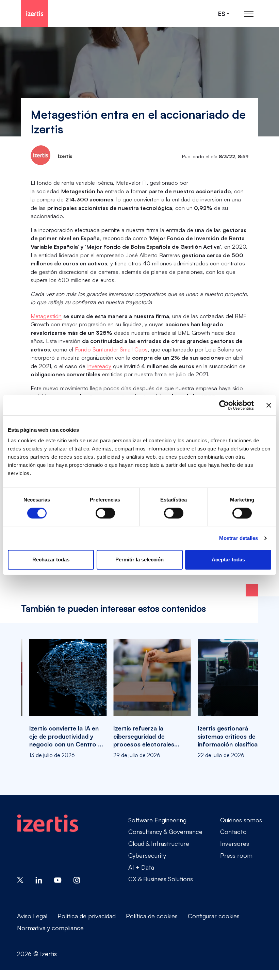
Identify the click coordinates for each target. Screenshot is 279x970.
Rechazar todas (50, 559)
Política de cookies (152, 916)
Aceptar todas (228, 559)
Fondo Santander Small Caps (110, 349)
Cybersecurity (147, 855)
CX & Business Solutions (160, 879)
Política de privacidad (87, 916)
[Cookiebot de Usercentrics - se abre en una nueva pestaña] (224, 405)
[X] (20, 879)
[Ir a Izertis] (34, 13)
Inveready (99, 365)
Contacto (233, 831)
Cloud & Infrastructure (158, 843)
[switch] (105, 513)
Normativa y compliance (50, 928)
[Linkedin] (38, 879)
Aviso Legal (32, 916)
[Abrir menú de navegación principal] (249, 14)
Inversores (234, 843)
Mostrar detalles (238, 538)
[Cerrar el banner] (268, 405)
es (221, 13)
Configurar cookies (214, 916)
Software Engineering (157, 820)
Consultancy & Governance (165, 831)
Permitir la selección (139, 559)
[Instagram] (76, 879)
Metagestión (46, 315)
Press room (236, 855)
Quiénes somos (241, 820)
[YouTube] (58, 879)
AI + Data (141, 867)
